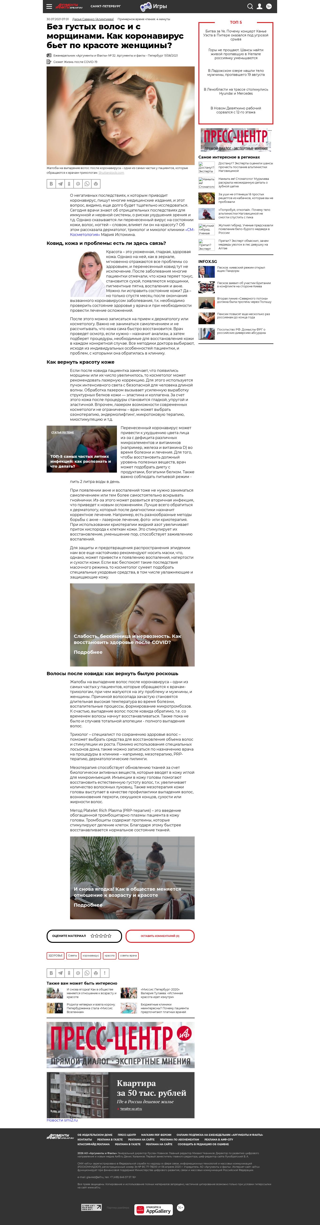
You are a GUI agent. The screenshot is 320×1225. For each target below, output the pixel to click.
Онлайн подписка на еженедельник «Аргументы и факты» (220, 1134)
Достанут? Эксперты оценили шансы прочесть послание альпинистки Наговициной (246, 167)
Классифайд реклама (94, 1144)
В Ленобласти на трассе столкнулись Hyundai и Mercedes (236, 92)
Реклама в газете (110, 1139)
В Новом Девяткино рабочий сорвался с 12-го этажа (236, 110)
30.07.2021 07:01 (58, 19)
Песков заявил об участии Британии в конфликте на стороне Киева (244, 284)
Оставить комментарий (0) (160, 936)
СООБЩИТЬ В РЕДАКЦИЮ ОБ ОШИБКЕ (203, 1144)
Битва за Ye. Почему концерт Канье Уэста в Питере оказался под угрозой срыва (235, 35)
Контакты (85, 1139)
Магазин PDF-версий (156, 1134)
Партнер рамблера (118, 1207)
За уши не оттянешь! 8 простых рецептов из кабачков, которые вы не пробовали (246, 198)
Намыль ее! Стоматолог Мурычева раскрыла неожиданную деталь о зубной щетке (244, 182)
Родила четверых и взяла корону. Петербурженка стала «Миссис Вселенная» (91, 1008)
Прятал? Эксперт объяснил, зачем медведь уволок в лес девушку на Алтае (243, 244)
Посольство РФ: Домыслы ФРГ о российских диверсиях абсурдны (241, 331)
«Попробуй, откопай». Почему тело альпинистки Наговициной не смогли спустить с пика (244, 213)
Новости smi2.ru (62, 1120)
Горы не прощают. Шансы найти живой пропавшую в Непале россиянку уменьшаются (236, 54)
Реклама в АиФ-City (219, 1139)
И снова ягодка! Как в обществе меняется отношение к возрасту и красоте (127, 892)
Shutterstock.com (111, 172)
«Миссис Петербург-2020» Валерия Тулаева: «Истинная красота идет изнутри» (162, 993)
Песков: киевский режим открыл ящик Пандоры (241, 269)
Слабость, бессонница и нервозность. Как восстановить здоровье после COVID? (127, 639)
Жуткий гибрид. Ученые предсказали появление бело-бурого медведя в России (246, 229)
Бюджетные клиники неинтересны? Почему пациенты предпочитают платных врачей (165, 1008)
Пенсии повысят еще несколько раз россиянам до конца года (243, 315)
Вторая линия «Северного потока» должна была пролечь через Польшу (244, 300)
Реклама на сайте (141, 1139)
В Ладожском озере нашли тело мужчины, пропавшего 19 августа (236, 73)
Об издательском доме (95, 1134)
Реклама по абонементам (179, 1139)
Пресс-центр (127, 1134)
